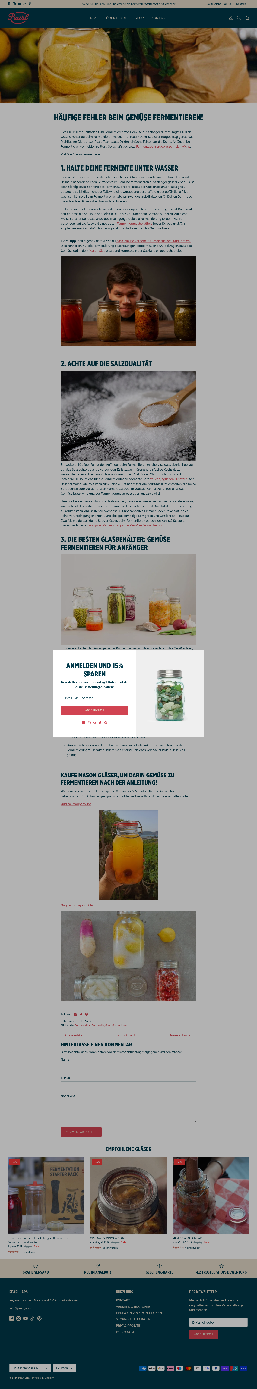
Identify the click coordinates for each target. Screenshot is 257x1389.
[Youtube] (94, 722)
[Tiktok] (100, 722)
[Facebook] (83, 722)
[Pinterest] (105, 722)
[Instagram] (89, 722)
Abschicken (94, 710)
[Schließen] (199, 655)
